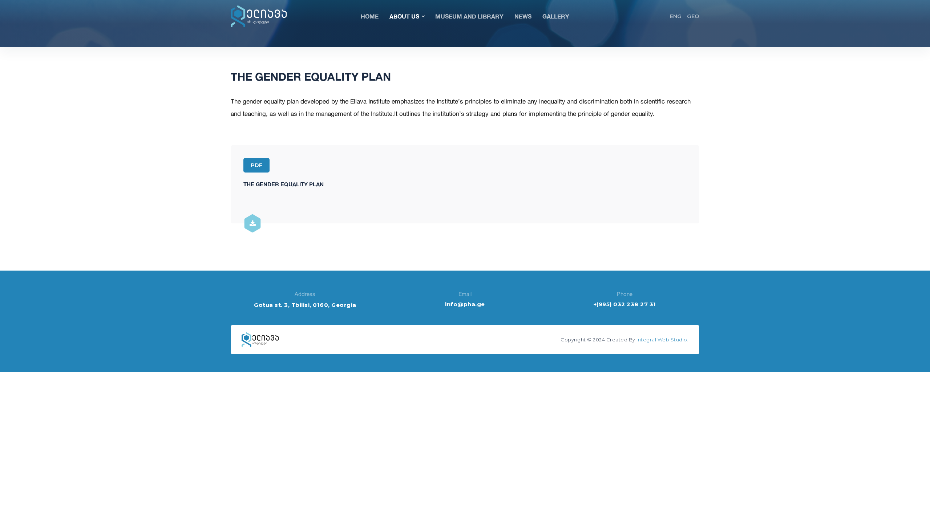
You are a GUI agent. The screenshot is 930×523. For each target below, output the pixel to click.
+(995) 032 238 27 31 (625, 304)
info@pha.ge (465, 304)
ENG (676, 16)
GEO (693, 16)
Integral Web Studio (661, 339)
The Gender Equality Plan (283, 184)
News (522, 16)
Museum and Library (469, 16)
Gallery (555, 16)
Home (370, 16)
